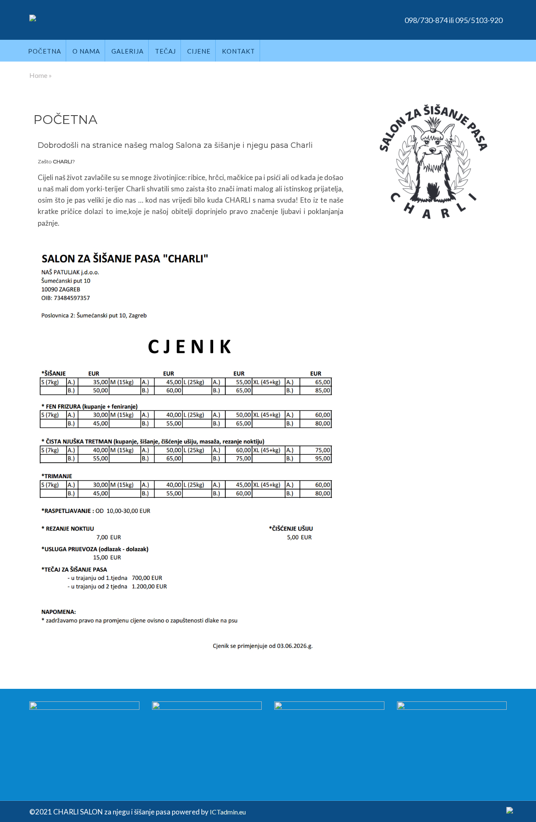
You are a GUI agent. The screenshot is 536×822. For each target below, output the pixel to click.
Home (38, 75)
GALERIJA (127, 51)
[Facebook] (509, 811)
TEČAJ (165, 51)
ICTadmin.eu (228, 812)
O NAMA (86, 51)
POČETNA (44, 51)
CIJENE (199, 51)
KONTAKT (238, 51)
